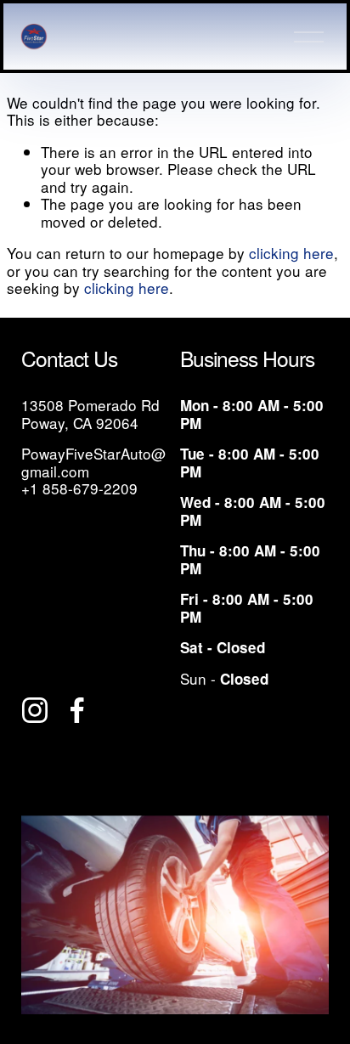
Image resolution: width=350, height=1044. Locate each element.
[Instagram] (34, 710)
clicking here (291, 252)
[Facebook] (77, 710)
